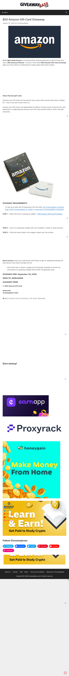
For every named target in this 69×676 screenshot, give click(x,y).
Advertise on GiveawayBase (55, 572)
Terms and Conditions (37, 572)
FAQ (21, 572)
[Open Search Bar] (66, 12)
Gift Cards (33, 298)
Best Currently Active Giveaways (16, 298)
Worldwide (41, 298)
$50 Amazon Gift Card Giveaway (50, 214)
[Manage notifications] (65, 672)
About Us (8, 572)
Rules (26, 572)
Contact (15, 572)
